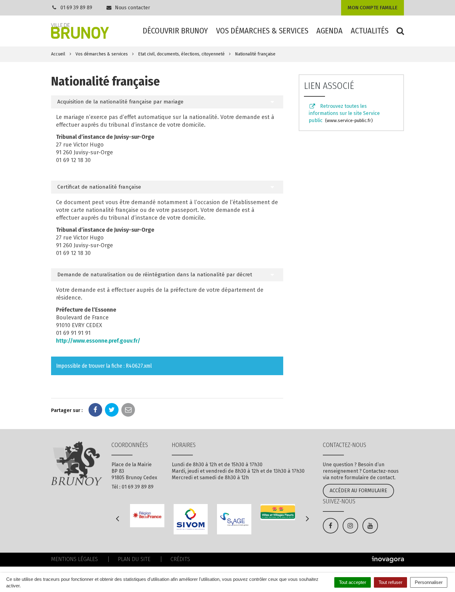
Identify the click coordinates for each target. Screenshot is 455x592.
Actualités (369, 31)
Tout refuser (390, 582)
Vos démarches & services (262, 31)
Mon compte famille (372, 8)
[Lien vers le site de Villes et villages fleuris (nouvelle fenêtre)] (278, 512)
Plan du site (134, 559)
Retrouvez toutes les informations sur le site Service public (344, 113)
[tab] (167, 101)
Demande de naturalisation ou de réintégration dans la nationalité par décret (154, 274)
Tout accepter (352, 582)
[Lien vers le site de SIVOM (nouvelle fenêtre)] (191, 519)
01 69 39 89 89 (76, 8)
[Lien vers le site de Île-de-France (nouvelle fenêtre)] (147, 515)
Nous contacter (132, 8)
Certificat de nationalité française (99, 187)
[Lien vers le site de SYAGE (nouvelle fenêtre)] (234, 519)
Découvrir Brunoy (175, 31)
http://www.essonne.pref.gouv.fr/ (98, 340)
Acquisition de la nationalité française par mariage (120, 102)
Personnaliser (429, 582)
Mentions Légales (74, 559)
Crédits (180, 559)
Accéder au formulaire (358, 490)
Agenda (329, 31)
